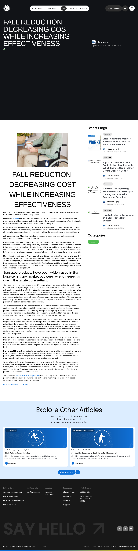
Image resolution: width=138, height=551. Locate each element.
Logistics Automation (50, 493)
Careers (66, 500)
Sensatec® (93, 242)
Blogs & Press (68, 492)
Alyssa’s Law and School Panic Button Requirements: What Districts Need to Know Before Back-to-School (118, 166)
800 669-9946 (86, 492)
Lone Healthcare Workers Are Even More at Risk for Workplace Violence (117, 141)
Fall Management (10, 496)
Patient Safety (37, 8)
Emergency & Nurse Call (13, 500)
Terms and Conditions (93, 546)
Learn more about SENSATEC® (15, 384)
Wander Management (12, 492)
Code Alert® (108, 184)
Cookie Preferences (126, 546)
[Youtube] (131, 528)
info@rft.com (85, 488)
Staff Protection (33, 492)
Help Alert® (107, 134)
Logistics (72, 8)
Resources (67, 496)
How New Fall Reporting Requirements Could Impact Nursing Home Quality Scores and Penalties (118, 193)
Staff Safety (52, 8)
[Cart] (132, 8)
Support (66, 504)
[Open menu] (64, 8)
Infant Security (9, 504)
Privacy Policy (110, 546)
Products (83, 8)
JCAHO (16, 218)
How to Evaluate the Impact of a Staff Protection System (118, 218)
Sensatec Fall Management (27, 375)
